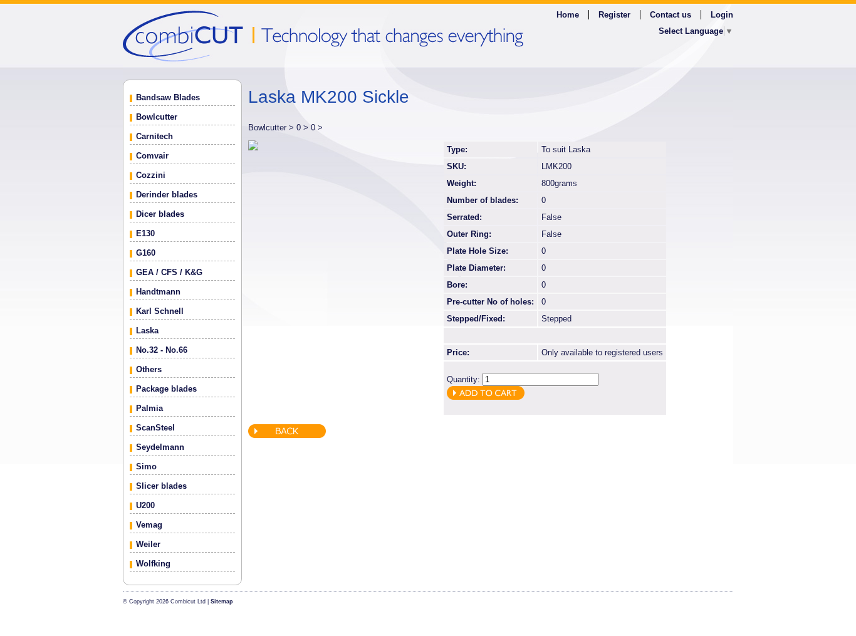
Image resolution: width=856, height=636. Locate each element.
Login (722, 14)
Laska (147, 330)
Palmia (149, 408)
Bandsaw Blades (168, 97)
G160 (145, 253)
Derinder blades (166, 194)
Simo (146, 466)
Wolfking (153, 563)
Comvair (152, 155)
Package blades (166, 389)
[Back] (287, 435)
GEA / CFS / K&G (169, 272)
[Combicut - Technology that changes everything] (428, 35)
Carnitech (154, 136)
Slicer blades (161, 486)
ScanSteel (155, 427)
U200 (145, 505)
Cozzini (150, 175)
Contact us (670, 14)
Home (567, 14)
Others (149, 369)
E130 (145, 233)
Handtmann (158, 291)
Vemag (149, 524)
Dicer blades (160, 214)
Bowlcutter (156, 117)
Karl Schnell (160, 311)
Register (614, 14)
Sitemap (222, 601)
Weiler (148, 544)
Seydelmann (160, 447)
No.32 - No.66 (161, 350)
